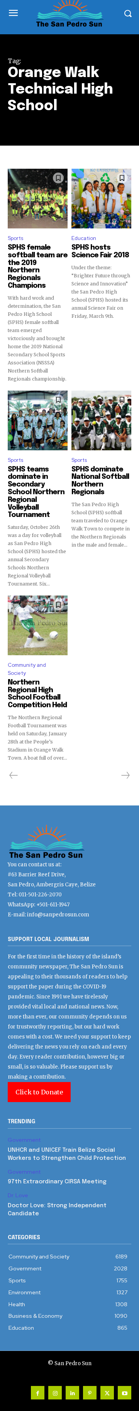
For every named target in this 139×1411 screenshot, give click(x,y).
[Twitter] (107, 1392)
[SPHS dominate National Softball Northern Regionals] (101, 420)
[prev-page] (14, 775)
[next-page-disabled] (125, 775)
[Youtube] (124, 1392)
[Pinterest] (90, 1392)
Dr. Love (18, 1195)
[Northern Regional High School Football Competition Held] (38, 625)
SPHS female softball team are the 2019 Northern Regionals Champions (38, 266)
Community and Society (27, 669)
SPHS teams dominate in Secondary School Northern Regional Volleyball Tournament (36, 492)
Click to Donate (39, 1092)
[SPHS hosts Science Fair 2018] (101, 198)
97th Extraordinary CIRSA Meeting (57, 1182)
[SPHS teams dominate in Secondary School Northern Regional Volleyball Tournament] (38, 420)
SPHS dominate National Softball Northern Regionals (100, 481)
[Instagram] (55, 1392)
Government (24, 1140)
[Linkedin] (72, 1392)
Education (83, 238)
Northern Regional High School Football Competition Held (37, 694)
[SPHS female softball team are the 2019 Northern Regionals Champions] (38, 198)
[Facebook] (37, 1392)
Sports (15, 238)
